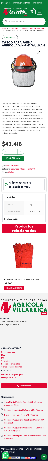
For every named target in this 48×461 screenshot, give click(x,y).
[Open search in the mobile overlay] (24, 21)
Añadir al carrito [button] (14, 288)
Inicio (4, 28)
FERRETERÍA (14, 28)
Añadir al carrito (13, 158)
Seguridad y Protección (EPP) (33, 28)
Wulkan (11, 172)
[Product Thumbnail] (39, 52)
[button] (39, 12)
